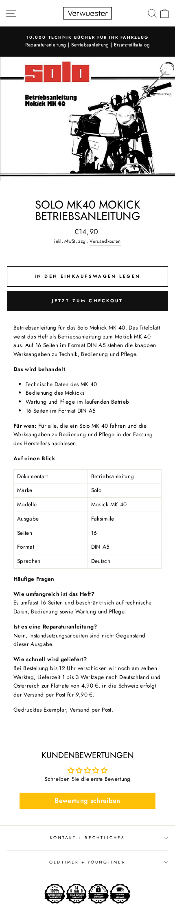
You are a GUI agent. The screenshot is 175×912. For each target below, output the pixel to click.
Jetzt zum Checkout (87, 300)
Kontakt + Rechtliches (87, 838)
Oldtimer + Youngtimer (87, 862)
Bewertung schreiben (87, 800)
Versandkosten (105, 241)
